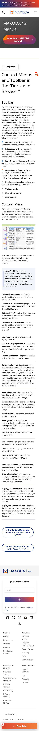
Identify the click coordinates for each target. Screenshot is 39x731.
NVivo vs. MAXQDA (6, 695)
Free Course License (8, 652)
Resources (26, 633)
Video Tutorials (27, 649)
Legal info (21, 719)
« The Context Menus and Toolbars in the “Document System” (17, 532)
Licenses (6, 633)
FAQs (24, 656)
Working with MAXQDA (8, 666)
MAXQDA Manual (25, 637)
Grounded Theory (7, 673)
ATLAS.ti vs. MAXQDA (7, 701)
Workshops (26, 652)
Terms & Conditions (10, 715)
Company (25, 679)
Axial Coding (8, 690)
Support (25, 683)
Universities (7, 640)
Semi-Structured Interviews (9, 679)
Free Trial (22, 726)
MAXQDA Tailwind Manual (28, 644)
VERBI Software (28, 665)
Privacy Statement (9, 719)
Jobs (23, 675)
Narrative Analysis (6, 685)
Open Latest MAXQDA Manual (18, 40)
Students (6, 644)
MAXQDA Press (27, 660)
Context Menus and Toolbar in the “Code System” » (17, 547)
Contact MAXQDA (25, 670)
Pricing (5, 636)
